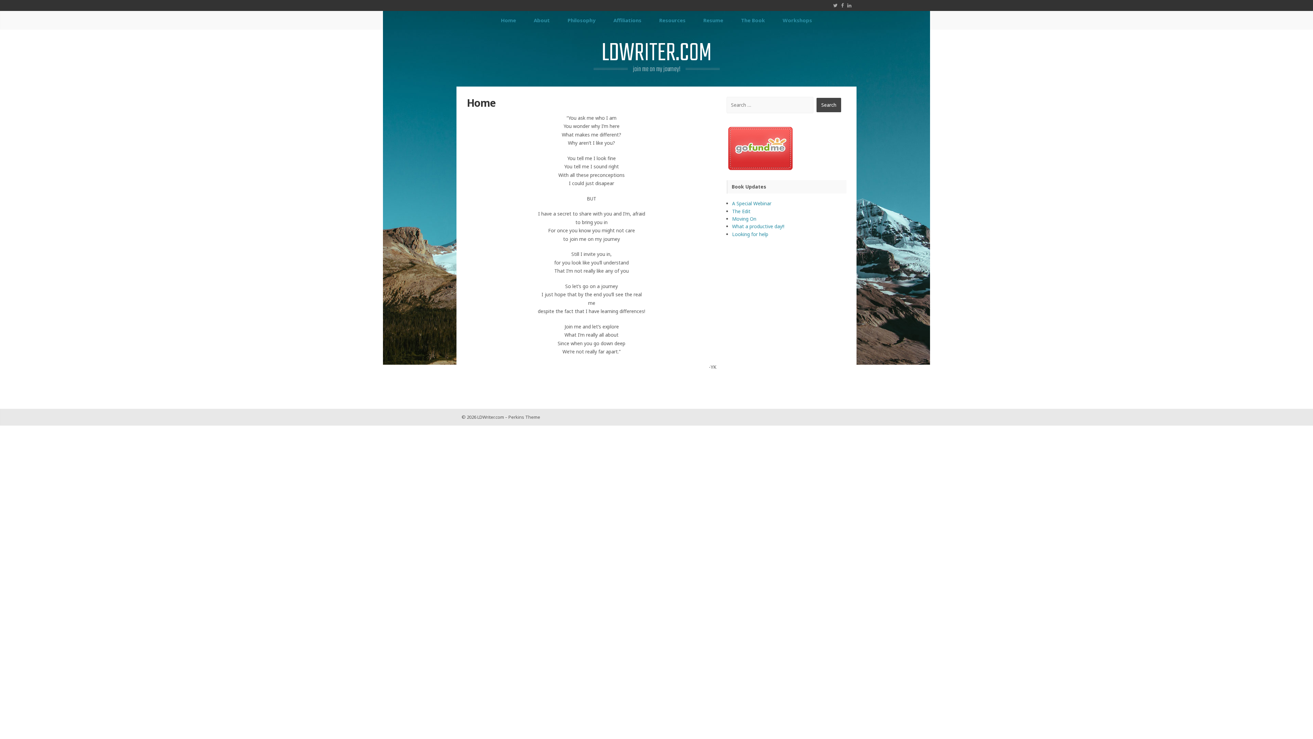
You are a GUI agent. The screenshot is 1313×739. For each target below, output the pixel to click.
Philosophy (582, 20)
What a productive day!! (758, 226)
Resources (672, 20)
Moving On (744, 219)
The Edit (741, 211)
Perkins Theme (524, 417)
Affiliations (627, 20)
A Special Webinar (751, 203)
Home (508, 20)
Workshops (797, 20)
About (542, 20)
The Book (753, 20)
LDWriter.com (656, 53)
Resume (713, 20)
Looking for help (750, 234)
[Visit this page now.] (786, 148)
